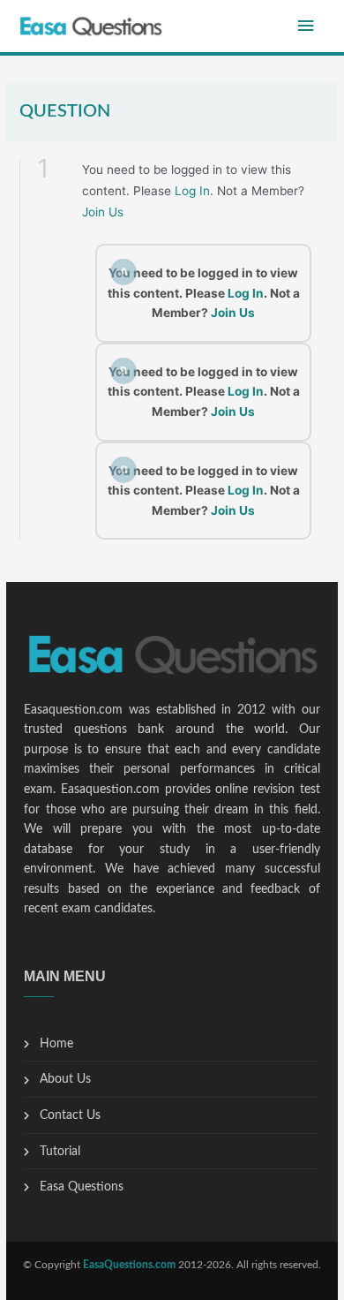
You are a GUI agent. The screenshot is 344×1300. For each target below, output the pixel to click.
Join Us (102, 212)
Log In (192, 191)
